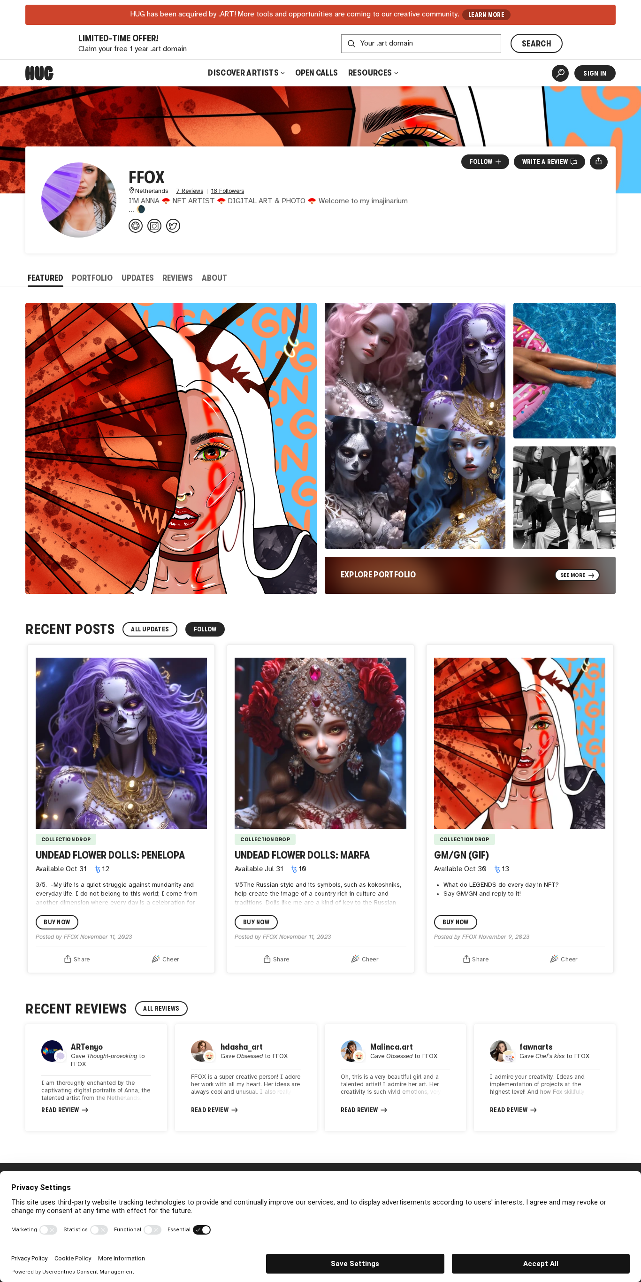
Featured (45, 278)
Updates (138, 278)
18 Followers (227, 191)
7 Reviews (189, 191)
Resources (371, 72)
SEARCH (536, 43)
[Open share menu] (598, 161)
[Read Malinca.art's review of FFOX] (395, 1077)
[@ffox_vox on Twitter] (173, 226)
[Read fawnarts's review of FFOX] (545, 1077)
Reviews (177, 278)
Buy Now (57, 922)
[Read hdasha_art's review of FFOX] (246, 1077)
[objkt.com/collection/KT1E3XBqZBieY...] (136, 226)
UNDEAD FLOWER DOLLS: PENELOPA (110, 855)
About (214, 278)
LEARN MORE (486, 14)
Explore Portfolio (378, 574)
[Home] (39, 73)
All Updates (150, 629)
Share (82, 959)
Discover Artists (243, 72)
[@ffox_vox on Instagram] (154, 226)
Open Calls (316, 72)
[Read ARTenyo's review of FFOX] (96, 1077)
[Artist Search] (560, 73)
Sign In (594, 73)
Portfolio (92, 278)
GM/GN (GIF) (461, 855)
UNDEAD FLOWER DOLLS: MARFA (302, 855)
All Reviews (161, 1008)
